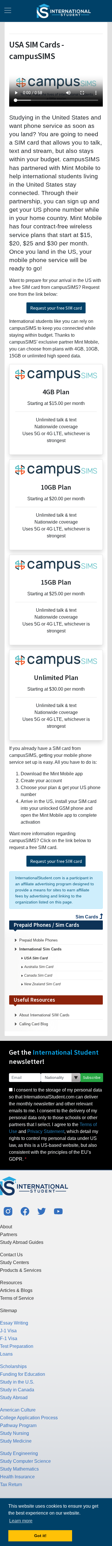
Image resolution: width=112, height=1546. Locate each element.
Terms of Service (17, 1298)
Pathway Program (18, 1425)
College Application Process (29, 1417)
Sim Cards (87, 916)
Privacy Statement (45, 1131)
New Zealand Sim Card (42, 984)
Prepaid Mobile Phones (38, 940)
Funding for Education (22, 1374)
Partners (8, 1234)
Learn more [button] (20, 1520)
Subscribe (92, 1077)
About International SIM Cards (44, 1015)
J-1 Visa (8, 1330)
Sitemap (8, 1310)
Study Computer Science (25, 1461)
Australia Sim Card (38, 967)
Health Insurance (17, 1476)
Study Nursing (14, 1433)
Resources (11, 1282)
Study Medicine (16, 1441)
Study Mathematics (19, 1469)
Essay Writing (14, 1322)
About (6, 1226)
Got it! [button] (40, 1535)
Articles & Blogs (16, 1290)
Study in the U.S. (17, 1382)
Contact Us (11, 1254)
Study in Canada (17, 1389)
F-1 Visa (8, 1338)
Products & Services (20, 1270)
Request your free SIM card (56, 308)
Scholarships (13, 1366)
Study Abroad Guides (21, 1242)
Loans (6, 1354)
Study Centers (14, 1262)
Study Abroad (14, 1397)
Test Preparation (16, 1346)
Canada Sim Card (38, 975)
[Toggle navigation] (8, 11)
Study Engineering (19, 1453)
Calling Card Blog (33, 1024)
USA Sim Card (36, 958)
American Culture (18, 1409)
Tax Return (11, 1484)
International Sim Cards (40, 949)
